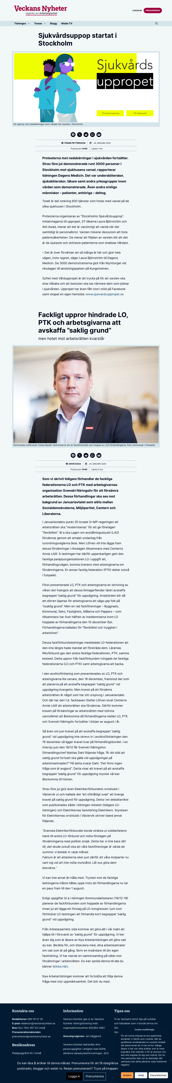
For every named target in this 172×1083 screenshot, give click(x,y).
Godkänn (127, 1075)
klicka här (60, 966)
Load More (86, 997)
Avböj (141, 1075)
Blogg (53, 23)
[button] (156, 23)
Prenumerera (153, 10)
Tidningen (20, 23)
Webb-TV (66, 23)
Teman (38, 23)
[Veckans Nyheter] (40, 10)
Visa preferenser (158, 1075)
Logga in (137, 10)
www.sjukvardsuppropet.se (105, 294)
